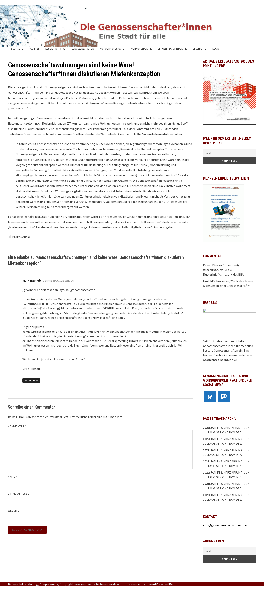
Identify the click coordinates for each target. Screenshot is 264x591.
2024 (206, 450)
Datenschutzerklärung (23, 584)
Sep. (219, 443)
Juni (247, 428)
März (227, 450)
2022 (206, 472)
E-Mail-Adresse (19, 493)
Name (12, 476)
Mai (240, 428)
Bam (172, 584)
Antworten (31, 380)
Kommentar (17, 426)
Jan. (213, 428)
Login (215, 48)
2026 (206, 428)
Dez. (239, 443)
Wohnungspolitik (141, 48)
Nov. (232, 443)
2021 (206, 484)
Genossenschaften (83, 48)
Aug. (212, 432)
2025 (206, 439)
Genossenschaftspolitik (172, 48)
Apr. (235, 450)
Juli (206, 432)
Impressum (48, 584)
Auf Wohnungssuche (112, 48)
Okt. (225, 443)
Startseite (17, 48)
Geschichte (199, 48)
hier (234, 360)
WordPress (156, 584)
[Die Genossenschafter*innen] (132, 26)
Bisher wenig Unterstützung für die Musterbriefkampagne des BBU (223, 269)
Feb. (220, 428)
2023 (206, 461)
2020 (206, 495)
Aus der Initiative (55, 48)
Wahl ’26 (34, 48)
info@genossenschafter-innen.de (225, 525)
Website (13, 510)
